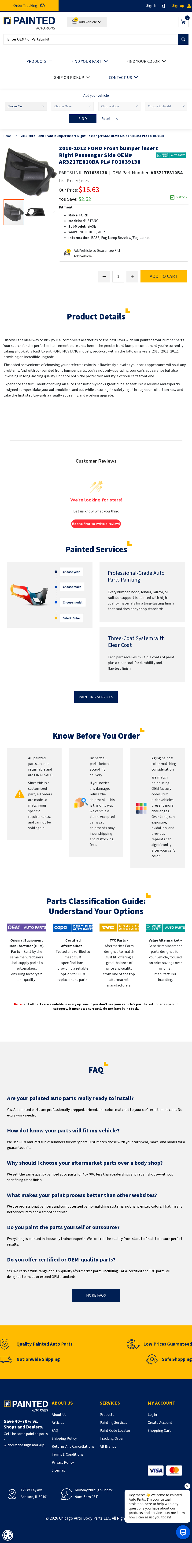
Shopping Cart (159, 1430)
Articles (58, 1422)
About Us (59, 1414)
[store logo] (29, 23)
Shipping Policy (64, 1438)
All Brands (108, 1446)
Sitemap (58, 1470)
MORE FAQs (96, 1295)
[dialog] (7, 1535)
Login (152, 1414)
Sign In (151, 5)
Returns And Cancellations (73, 1446)
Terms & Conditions (67, 1454)
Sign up (178, 5)
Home (8, 136)
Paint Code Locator (115, 1430)
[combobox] (96, 39)
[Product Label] (171, 155)
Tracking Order (112, 1438)
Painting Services (96, 697)
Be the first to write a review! (96, 524)
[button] (35, 212)
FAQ (55, 1430)
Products (107, 1414)
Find (82, 118)
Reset (106, 118)
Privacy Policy (63, 1462)
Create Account (160, 1422)
